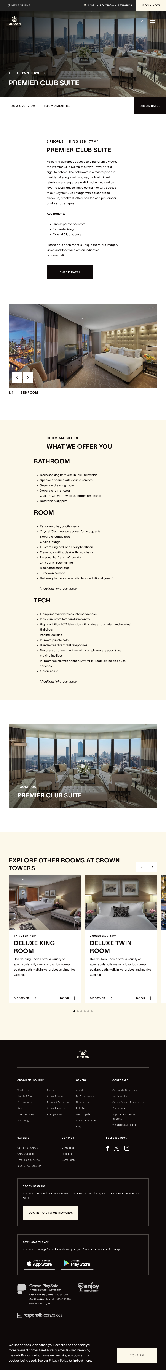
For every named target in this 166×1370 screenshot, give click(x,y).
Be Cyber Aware (85, 1096)
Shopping (23, 1120)
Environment (120, 1108)
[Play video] (83, 766)
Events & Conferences (59, 1102)
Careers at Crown (27, 1147)
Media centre (120, 1096)
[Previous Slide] (17, 377)
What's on (23, 1090)
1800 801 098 (61, 1295)
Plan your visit (55, 1114)
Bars (20, 1108)
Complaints (68, 1159)
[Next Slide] (28, 377)
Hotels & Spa (25, 1096)
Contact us (68, 1147)
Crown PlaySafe (56, 1096)
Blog (78, 1126)
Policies (81, 1108)
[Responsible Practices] (39, 1315)
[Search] (142, 20)
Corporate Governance (125, 1090)
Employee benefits (28, 1159)
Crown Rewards (56, 1108)
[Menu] (152, 20)
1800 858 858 (63, 1299)
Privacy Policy (59, 1360)
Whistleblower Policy (124, 1124)
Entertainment (26, 1114)
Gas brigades (84, 1114)
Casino (51, 1090)
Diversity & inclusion (29, 1165)
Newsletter (82, 1102)
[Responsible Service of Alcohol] (88, 1295)
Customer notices (86, 1120)
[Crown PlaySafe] (44, 1290)
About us (81, 1090)
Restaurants (24, 1102)
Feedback (67, 1153)
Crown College (25, 1153)
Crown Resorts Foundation (128, 1102)
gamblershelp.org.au (39, 1303)
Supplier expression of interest (125, 1116)
